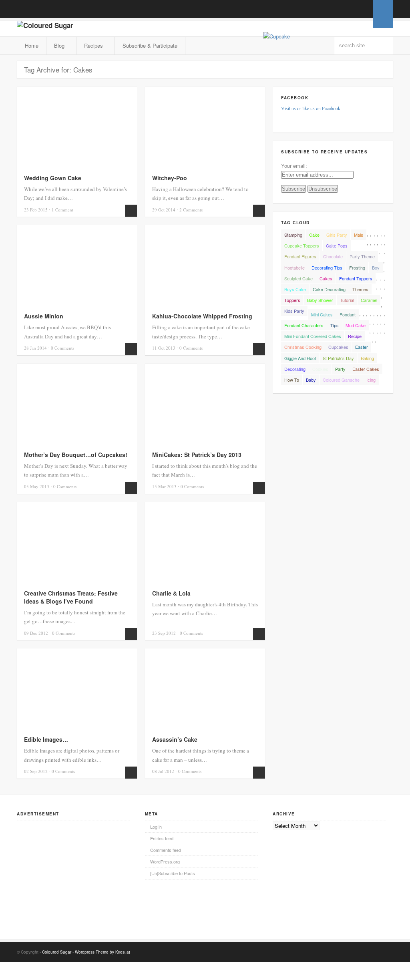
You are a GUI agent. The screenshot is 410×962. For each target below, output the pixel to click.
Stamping (293, 234)
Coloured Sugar (56, 952)
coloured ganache (341, 379)
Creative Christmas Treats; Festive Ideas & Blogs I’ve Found (71, 597)
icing (371, 379)
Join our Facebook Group (363, 9)
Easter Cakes (365, 369)
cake (314, 234)
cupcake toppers (301, 245)
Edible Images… (46, 739)
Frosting (357, 267)
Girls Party (336, 234)
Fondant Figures (300, 256)
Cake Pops (337, 245)
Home (31, 45)
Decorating (294, 369)
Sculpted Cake (298, 278)
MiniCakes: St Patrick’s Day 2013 (196, 455)
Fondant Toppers (355, 278)
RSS (351, 951)
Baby (311, 379)
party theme (362, 256)
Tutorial (347, 300)
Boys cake (295, 289)
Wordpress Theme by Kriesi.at (102, 952)
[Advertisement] (77, 871)
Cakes (326, 278)
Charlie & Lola (171, 593)
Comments (191, 210)
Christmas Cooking (303, 347)
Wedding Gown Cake (52, 178)
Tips (334, 325)
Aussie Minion (43, 316)
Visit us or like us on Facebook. (311, 108)
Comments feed (165, 850)
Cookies (320, 369)
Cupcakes (338, 347)
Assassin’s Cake (174, 739)
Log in (156, 826)
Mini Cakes (322, 314)
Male (358, 234)
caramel (369, 300)
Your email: (294, 165)
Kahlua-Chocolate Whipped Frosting (202, 316)
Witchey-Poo (169, 178)
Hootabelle (294, 267)
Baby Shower (320, 300)
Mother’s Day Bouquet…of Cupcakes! (75, 455)
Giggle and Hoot (300, 358)
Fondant (348, 314)
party (340, 369)
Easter (361, 347)
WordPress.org (165, 861)
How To (291, 379)
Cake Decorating (329, 289)
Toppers (292, 300)
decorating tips (327, 267)
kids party (294, 311)
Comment (62, 210)
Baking (367, 358)
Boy (376, 267)
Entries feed (161, 838)
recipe (355, 336)
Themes (360, 289)
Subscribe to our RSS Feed (351, 9)
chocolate (333, 256)
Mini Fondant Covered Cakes (312, 336)
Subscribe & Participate (150, 45)
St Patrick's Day (338, 358)
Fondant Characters (304, 325)
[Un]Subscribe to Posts (172, 873)
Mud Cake (356, 325)
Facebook (363, 951)
